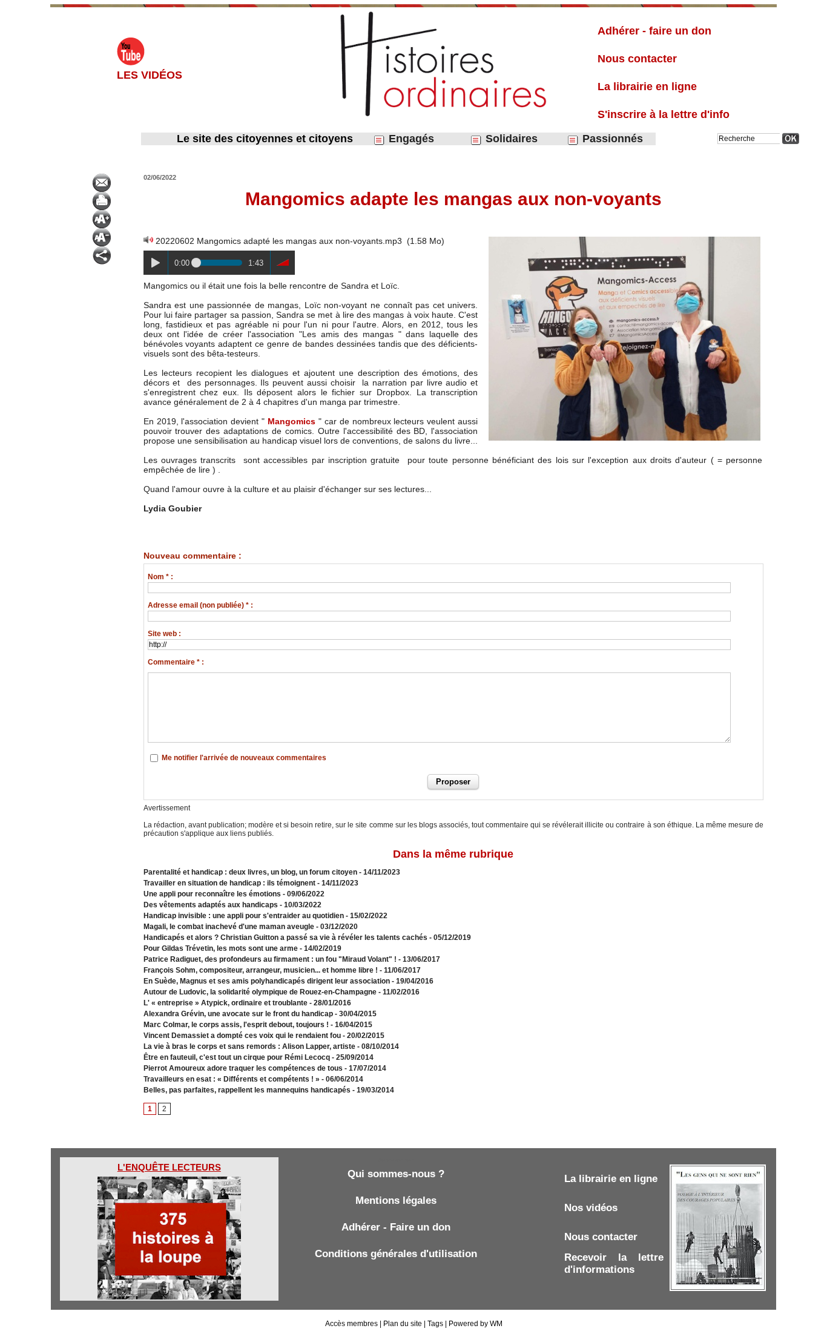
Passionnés (611, 139)
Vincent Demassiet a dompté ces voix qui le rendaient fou (242, 1035)
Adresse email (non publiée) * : (200, 605)
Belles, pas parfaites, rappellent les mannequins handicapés (247, 1090)
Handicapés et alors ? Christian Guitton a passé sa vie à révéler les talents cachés (285, 937)
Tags (435, 1323)
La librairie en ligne (647, 86)
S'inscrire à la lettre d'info (664, 114)
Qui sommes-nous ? (396, 1174)
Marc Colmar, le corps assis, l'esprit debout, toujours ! (236, 1024)
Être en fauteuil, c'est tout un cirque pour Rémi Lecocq (236, 1057)
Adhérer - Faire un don (395, 1227)
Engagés (410, 139)
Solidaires (510, 139)
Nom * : (160, 577)
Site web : (164, 633)
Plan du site (402, 1323)
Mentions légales (396, 1200)
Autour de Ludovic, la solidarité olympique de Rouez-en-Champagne (260, 992)
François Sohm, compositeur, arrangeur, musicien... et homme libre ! (260, 970)
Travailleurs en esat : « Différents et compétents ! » (231, 1079)
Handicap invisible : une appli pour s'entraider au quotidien (243, 916)
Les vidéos (149, 75)
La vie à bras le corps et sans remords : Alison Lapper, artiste (249, 1046)
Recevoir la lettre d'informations (614, 1263)
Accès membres (351, 1323)
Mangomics (291, 421)
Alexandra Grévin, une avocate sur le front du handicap (238, 1014)
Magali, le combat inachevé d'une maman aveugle (229, 926)
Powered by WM (475, 1323)
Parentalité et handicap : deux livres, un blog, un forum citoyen (250, 872)
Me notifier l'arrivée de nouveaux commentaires (244, 758)
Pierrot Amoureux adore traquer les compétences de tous (243, 1068)
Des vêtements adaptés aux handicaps (210, 905)
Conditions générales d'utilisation (396, 1254)
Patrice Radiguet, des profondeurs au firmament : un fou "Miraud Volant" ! (270, 959)
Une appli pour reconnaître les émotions (212, 894)
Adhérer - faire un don (654, 31)
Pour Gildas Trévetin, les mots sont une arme (220, 948)
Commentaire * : (176, 662)
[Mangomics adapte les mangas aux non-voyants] (624, 238)
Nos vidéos (591, 1208)
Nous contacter (637, 59)
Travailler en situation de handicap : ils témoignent (229, 883)
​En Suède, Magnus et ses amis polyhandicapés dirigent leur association (266, 981)
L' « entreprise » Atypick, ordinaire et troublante (225, 1003)
